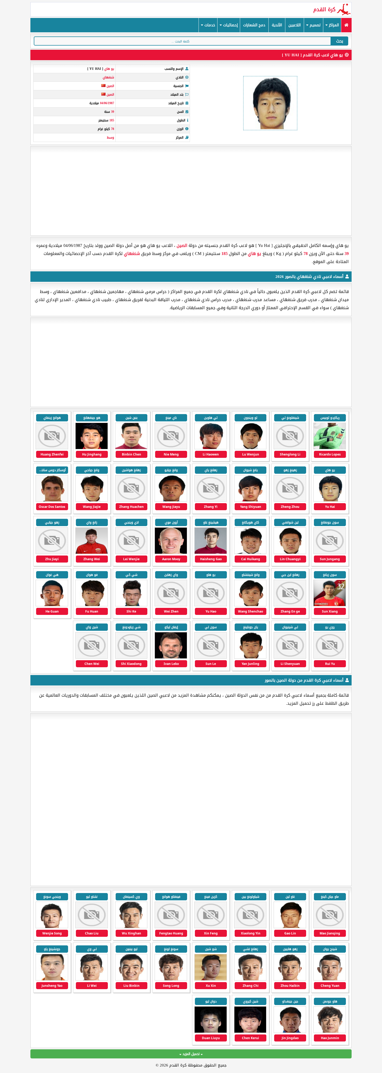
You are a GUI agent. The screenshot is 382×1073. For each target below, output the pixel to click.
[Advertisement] (191, 190)
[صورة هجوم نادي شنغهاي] (329, 448)
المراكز (333, 25)
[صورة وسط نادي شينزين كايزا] (210, 927)
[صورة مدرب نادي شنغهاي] (171, 657)
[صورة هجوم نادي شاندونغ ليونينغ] (131, 927)
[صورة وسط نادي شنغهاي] (329, 500)
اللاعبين (294, 25)
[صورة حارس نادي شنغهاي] (250, 657)
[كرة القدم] (346, 25)
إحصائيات (230, 25)
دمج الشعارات (254, 25)
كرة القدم (324, 9)
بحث (339, 41)
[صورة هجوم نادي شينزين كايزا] (290, 927)
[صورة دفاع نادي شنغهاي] (91, 553)
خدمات (209, 25)
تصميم (314, 25)
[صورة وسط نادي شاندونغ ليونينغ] (290, 979)
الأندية (277, 25)
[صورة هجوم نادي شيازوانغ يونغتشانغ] (329, 927)
